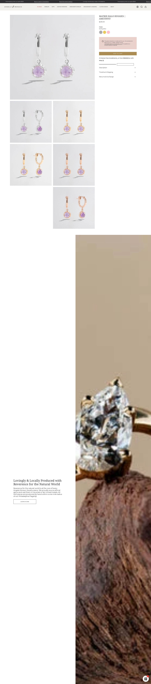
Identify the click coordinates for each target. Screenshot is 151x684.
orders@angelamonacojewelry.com (113, 43)
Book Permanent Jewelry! (65, 1)
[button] (46, 6)
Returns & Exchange (106, 77)
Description (103, 67)
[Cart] (146, 6)
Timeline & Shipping (106, 72)
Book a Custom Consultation (41, 1)
